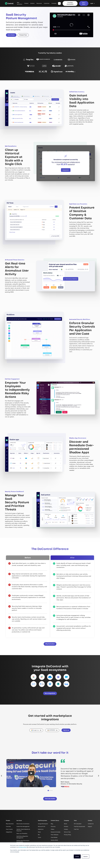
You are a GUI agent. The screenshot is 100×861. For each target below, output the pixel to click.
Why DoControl (19, 3)
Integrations (9, 832)
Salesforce (40, 829)
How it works (9, 829)
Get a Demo (83, 3)
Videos (52, 829)
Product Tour (23, 35)
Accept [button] (77, 856)
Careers (66, 829)
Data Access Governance (23, 823)
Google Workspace (43, 823)
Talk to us (66, 730)
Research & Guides (55, 832)
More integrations (50, 693)
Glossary (53, 826)
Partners (66, 826)
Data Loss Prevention (22, 833)
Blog (52, 823)
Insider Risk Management (23, 826)
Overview (8, 826)
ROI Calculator (77, 823)
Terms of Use (67, 832)
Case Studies (54, 837)
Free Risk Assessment (70, 3)
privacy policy (22, 847)
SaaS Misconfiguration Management (22, 837)
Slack (39, 832)
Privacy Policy (67, 834)
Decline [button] (85, 856)
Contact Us (91, 823)
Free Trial (76, 829)
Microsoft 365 (41, 826)
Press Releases (54, 834)
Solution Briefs (54, 840)
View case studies (50, 798)
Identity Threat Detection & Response (23, 830)
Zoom (39, 837)
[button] (26, 4)
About (65, 823)
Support (90, 826)
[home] (9, 3)
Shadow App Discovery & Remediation (23, 841)
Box (39, 834)
